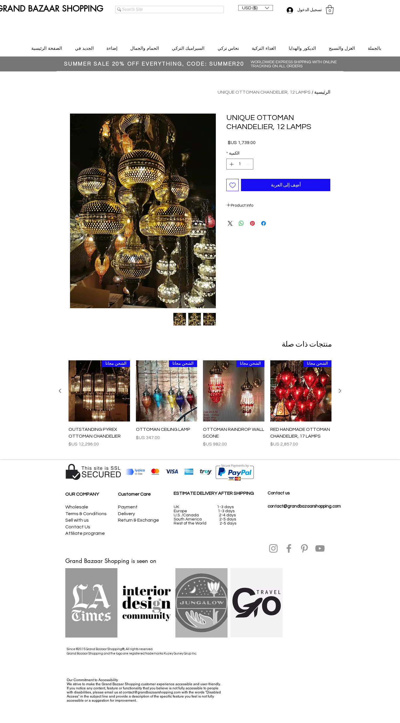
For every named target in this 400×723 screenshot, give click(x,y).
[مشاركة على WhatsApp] (241, 223)
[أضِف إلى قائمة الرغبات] (232, 185)
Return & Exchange (138, 520)
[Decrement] (248, 164)
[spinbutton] (240, 164)
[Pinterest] (304, 548)
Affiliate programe (85, 533)
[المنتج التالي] (60, 390)
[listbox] (255, 8)
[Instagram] (273, 548)
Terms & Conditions (86, 513)
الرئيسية (322, 92)
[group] (200, 407)
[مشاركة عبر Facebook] (263, 223)
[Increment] (231, 164)
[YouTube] (320, 548)
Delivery (126, 513)
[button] (255, 8)
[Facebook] (289, 548)
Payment (128, 507)
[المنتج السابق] (339, 390)
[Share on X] (230, 223)
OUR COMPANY (82, 494)
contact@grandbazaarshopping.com (304, 506)
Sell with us (77, 520)
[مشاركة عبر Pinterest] (252, 223)
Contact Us (77, 527)
